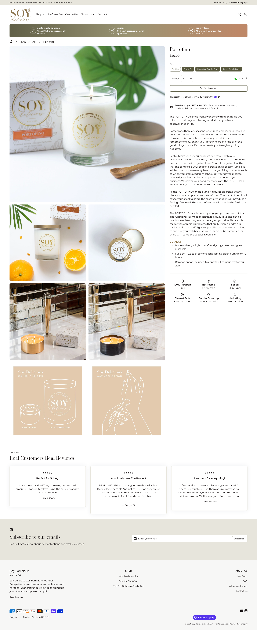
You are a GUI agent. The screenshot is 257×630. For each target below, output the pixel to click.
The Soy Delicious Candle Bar (128, 586)
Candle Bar (71, 14)
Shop (23, 42)
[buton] (16, 617)
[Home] (21, 14)
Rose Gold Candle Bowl (207, 69)
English (16, 617)
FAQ (225, 2)
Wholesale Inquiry (128, 576)
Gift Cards (242, 576)
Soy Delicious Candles (19, 572)
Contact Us (241, 591)
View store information (210, 108)
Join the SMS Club (128, 581)
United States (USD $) (38, 617)
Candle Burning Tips (238, 2)
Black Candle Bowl (231, 69)
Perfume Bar (55, 14)
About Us (216, 2)
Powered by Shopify (238, 624)
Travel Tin (188, 69)
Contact (102, 14)
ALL (34, 42)
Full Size (175, 69)
